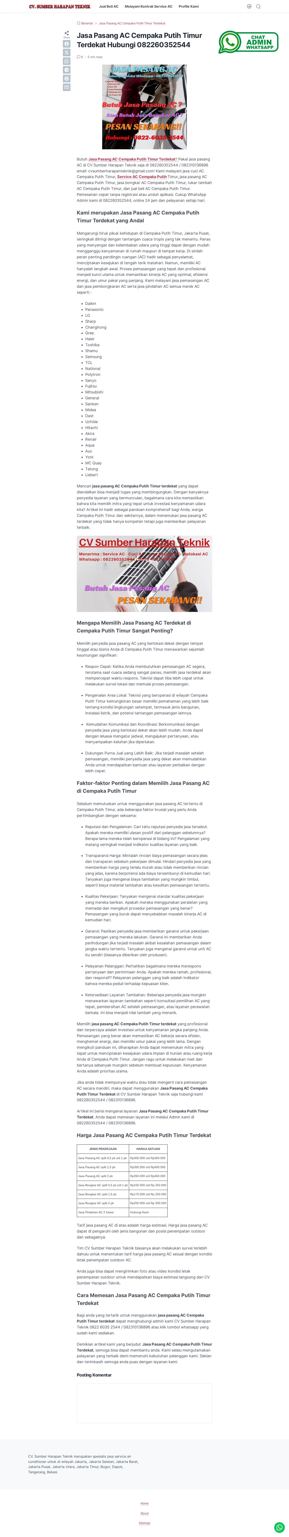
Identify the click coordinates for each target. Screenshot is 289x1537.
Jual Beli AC (108, 6)
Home (144, 1503)
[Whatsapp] (279, 1527)
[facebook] (66, 44)
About (144, 1513)
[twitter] (66, 52)
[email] (66, 87)
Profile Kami (189, 6)
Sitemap (144, 1523)
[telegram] (66, 70)
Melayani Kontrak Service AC (148, 6)
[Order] (248, 52)
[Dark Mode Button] (249, 6)
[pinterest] (66, 78)
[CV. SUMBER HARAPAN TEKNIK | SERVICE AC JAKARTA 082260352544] (60, 6)
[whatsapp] (66, 61)
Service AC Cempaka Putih (142, 176)
